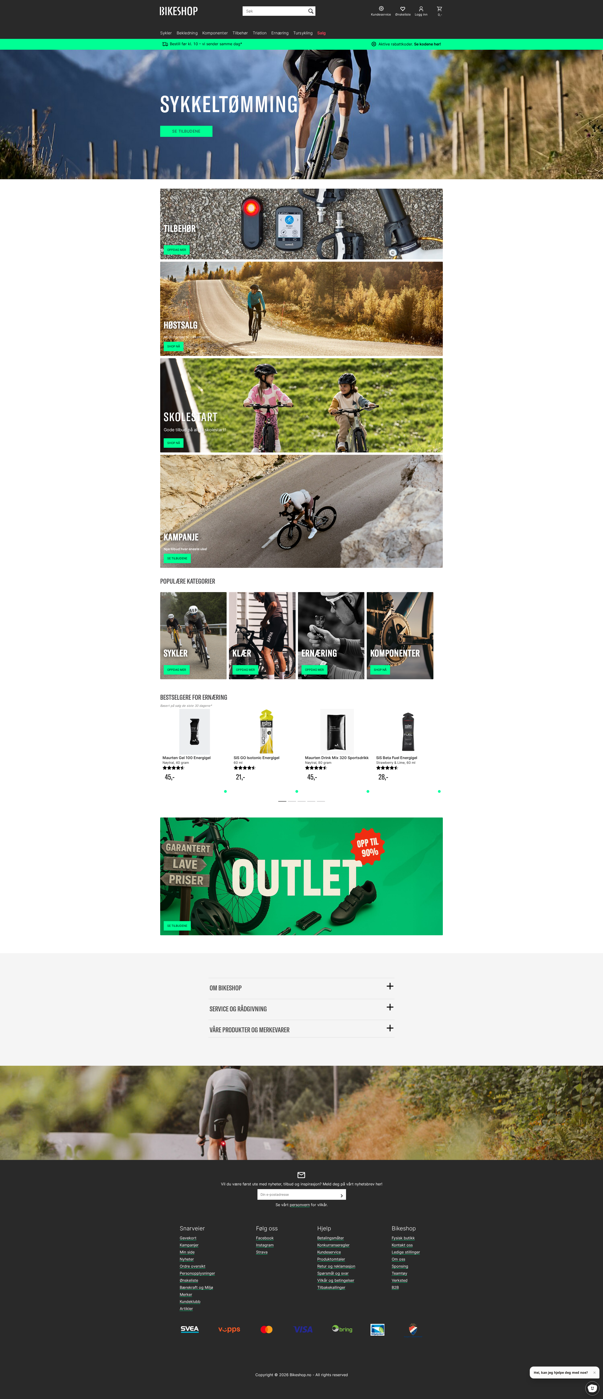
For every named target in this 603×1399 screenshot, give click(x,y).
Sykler (166, 33)
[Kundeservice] (382, 9)
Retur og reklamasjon (336, 1266)
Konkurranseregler (333, 1245)
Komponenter (215, 33)
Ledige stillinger (406, 1252)
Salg (321, 33)
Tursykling (303, 33)
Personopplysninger (197, 1273)
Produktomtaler (331, 1259)
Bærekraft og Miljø (196, 1287)
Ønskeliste (189, 1280)
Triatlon (260, 33)
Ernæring (280, 33)
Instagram (265, 1245)
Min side (187, 1252)
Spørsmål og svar (333, 1273)
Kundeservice (329, 1252)
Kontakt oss (402, 1245)
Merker (186, 1294)
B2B (395, 1287)
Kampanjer (189, 1245)
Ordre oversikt (192, 1266)
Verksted (399, 1280)
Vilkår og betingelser (335, 1280)
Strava (262, 1252)
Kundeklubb (190, 1301)
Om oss (398, 1259)
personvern (300, 1204)
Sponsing (400, 1266)
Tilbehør (240, 33)
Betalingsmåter (330, 1238)
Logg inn (421, 14)
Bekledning (187, 33)
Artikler (186, 1308)
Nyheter (187, 1259)
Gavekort (188, 1238)
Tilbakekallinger (331, 1287)
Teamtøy (399, 1273)
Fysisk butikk (403, 1238)
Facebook (265, 1238)
